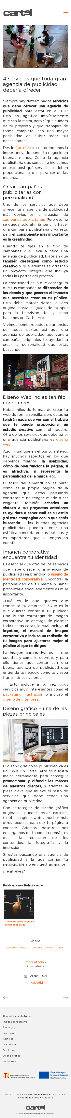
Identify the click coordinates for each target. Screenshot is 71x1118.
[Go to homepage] (18, 12)
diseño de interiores (20, 699)
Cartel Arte (25, 148)
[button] (66, 12)
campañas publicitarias (24, 220)
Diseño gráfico (12, 1056)
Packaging (9, 1027)
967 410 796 (12, 1094)
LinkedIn (37, 947)
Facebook (11, 947)
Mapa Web (9, 1061)
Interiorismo (10, 1044)
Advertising (38, 982)
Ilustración (9, 1033)
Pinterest (49, 947)
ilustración (34, 694)
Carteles (8, 1039)
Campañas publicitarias (17, 1016)
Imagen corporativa (15, 1022)
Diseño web (10, 1050)
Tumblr (60, 947)
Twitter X (24, 947)
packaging (12, 694)
